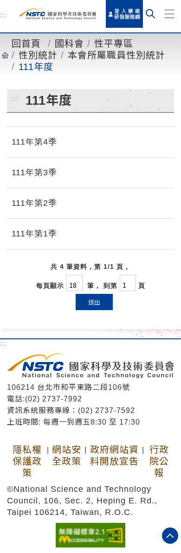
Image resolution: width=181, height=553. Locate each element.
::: (3, 15)
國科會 (69, 43)
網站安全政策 (66, 455)
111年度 (36, 67)
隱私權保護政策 (27, 461)
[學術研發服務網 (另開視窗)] (124, 14)
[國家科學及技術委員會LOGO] (57, 13)
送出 (94, 302)
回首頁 (26, 43)
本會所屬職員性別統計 (116, 55)
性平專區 (113, 43)
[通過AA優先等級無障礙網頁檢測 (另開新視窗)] (90, 534)
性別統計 (38, 55)
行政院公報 (159, 461)
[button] (169, 14)
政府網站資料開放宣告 (114, 455)
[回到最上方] (170, 536)
